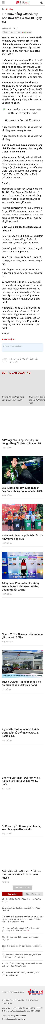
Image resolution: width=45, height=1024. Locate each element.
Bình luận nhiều (33, 894)
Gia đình (6, 882)
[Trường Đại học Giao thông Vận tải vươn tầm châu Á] (14, 384)
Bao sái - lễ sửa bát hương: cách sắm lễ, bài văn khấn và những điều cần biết (22, 964)
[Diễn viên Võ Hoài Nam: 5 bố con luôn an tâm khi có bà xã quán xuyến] (22, 853)
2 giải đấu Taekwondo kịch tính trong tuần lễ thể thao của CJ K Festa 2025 (20, 732)
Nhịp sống (7, 448)
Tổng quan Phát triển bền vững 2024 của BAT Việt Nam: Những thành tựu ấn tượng (20, 586)
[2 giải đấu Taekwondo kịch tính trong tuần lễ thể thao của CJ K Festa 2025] (22, 711)
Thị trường (7, 642)
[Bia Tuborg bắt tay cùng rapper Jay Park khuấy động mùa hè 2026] (22, 470)
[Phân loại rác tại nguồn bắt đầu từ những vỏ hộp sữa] (22, 517)
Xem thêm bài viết (22, 887)
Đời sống (9, 9)
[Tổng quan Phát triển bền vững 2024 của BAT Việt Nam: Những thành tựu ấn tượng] (22, 565)
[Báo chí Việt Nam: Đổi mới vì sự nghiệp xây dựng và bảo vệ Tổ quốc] (22, 760)
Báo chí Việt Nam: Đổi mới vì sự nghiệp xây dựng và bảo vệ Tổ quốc (21, 781)
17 (27, 930)
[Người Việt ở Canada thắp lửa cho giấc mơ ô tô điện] (22, 616)
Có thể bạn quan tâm (16, 373)
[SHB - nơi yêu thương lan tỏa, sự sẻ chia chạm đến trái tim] (22, 808)
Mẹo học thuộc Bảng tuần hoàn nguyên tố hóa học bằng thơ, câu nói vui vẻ (21, 956)
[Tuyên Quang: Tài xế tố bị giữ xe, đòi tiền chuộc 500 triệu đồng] (22, 664)
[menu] (3, 2)
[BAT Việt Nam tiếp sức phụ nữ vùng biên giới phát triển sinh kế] (22, 422)
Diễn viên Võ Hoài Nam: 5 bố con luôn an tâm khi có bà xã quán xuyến (21, 874)
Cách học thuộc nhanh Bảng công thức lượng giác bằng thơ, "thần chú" (21, 929)
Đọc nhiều (12, 894)
